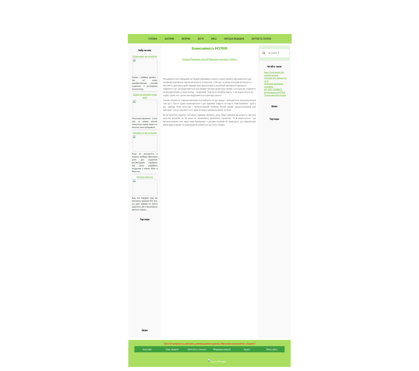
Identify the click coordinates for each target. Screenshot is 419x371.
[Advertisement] (145, 273)
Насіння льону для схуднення (144, 56)
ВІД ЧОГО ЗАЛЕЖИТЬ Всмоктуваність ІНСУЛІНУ (274, 91)
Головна (152, 38)
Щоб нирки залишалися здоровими (273, 85)
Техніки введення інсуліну (275, 95)
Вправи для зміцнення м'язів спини (145, 96)
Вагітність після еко (145, 176)
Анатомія (169, 38)
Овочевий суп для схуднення (145, 132)
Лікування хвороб (199, 59)
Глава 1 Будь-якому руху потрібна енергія (274, 74)
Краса (214, 38)
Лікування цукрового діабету (223, 59)
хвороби (186, 38)
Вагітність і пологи (261, 38)
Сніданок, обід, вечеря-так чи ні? (275, 79)
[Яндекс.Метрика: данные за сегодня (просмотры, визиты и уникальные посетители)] (217, 361)
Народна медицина (234, 38)
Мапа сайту (271, 349)
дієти (201, 38)
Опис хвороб (172, 349)
